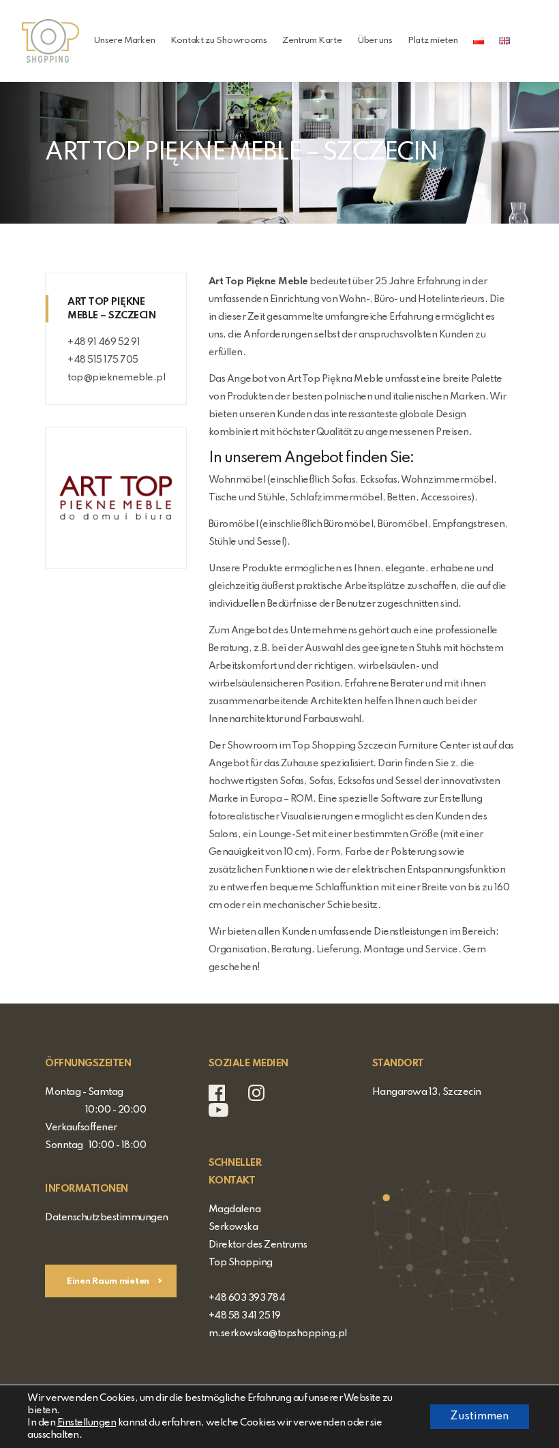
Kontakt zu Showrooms (218, 40)
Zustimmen (480, 1416)
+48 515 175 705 (102, 360)
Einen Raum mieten (109, 1281)
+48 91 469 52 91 (103, 342)
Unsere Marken (124, 40)
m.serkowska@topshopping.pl (278, 1333)
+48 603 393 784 (247, 1298)
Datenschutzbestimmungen (106, 1217)
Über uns (375, 40)
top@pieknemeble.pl (116, 377)
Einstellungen (87, 1423)
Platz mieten (432, 40)
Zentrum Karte (312, 40)
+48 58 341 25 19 (245, 1316)
